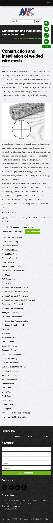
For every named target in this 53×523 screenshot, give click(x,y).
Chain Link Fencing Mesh (12, 237)
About (17, 436)
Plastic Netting (7, 329)
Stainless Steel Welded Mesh (13, 308)
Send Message (26, 473)
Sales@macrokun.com (12, 506)
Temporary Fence (9, 350)
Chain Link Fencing (9, 358)
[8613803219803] (46, 35)
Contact (45, 436)
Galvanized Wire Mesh (10, 245)
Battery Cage (7, 400)
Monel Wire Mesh (9, 383)
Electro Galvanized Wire (11, 266)
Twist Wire (6, 275)
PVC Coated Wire (8, 279)
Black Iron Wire (8, 262)
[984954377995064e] (46, 23)
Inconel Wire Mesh (9, 375)
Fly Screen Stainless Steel (12, 316)
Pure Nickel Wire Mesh (11, 362)
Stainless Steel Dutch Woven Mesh (15, 296)
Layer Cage (6, 387)
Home (4, 436)
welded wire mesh (9, 213)
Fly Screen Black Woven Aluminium (15, 321)
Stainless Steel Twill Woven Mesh (15, 291)
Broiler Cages (7, 392)
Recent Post (7, 232)
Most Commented (33, 231)
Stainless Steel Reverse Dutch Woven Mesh (19, 300)
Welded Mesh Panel (10, 254)
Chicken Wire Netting (10, 241)
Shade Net (6, 333)
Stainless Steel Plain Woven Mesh (15, 287)
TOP (46, 46)
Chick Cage (6, 396)
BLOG (23, 38)
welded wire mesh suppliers (39, 38)
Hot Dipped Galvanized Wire (13, 270)
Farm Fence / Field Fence (12, 354)
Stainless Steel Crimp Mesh (12, 304)
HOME (16, 38)
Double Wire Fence (9, 346)
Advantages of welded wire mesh (22, 227)
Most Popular (19, 232)
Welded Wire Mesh (9, 250)
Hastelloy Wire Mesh (10, 371)
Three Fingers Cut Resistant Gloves (16, 413)
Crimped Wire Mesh (9, 258)
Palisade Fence (8, 341)
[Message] (46, 41)
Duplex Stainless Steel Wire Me (14, 366)
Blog (30, 436)
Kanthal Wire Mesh (9, 379)
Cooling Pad (6, 408)
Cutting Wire (6, 283)
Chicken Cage (7, 404)
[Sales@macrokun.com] (46, 29)
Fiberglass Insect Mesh (11, 312)
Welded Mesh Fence (10, 337)
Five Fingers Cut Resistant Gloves (15, 417)
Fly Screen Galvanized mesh (13, 325)
